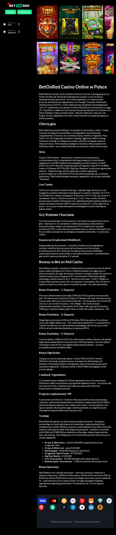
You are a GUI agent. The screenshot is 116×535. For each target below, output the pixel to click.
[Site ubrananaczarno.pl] (18, 5)
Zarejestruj (24, 12)
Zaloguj (10, 12)
